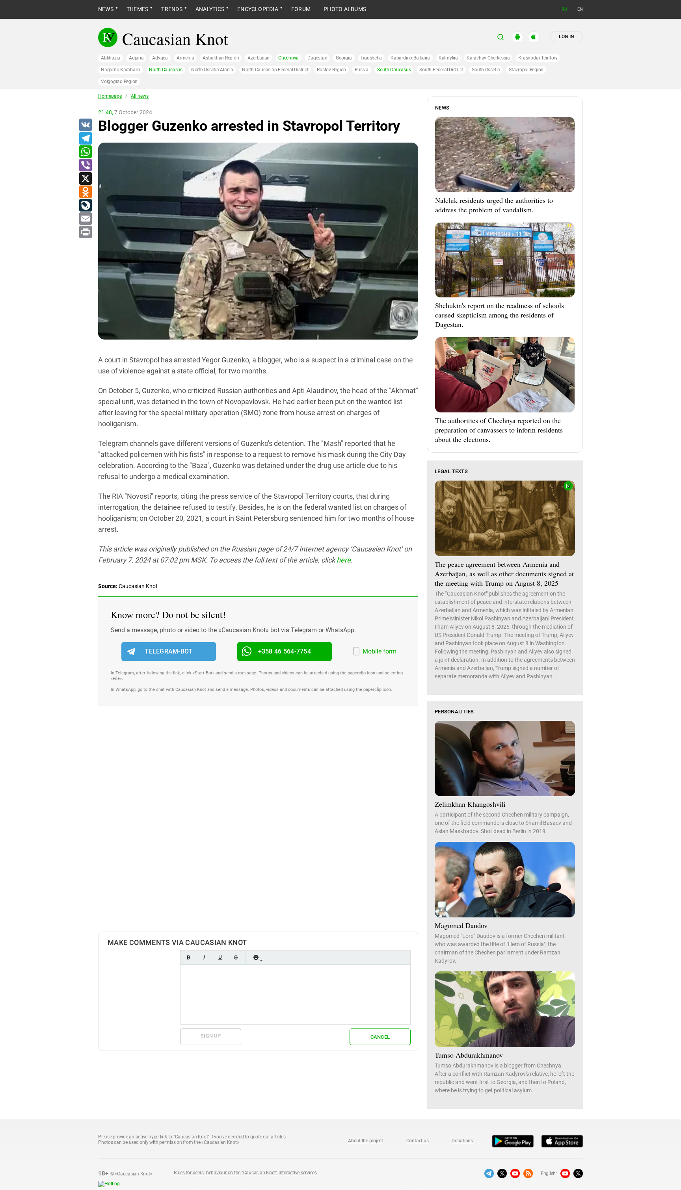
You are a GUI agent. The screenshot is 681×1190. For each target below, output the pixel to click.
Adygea (160, 58)
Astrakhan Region (221, 58)
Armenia (185, 58)
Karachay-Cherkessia (488, 58)
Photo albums (345, 9)
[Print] (85, 232)
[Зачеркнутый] (236, 957)
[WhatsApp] (85, 152)
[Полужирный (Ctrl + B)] (188, 957)
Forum (301, 9)
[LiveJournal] (85, 205)
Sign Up (211, 1036)
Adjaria (136, 58)
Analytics (209, 9)
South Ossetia (486, 69)
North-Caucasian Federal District (275, 69)
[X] (85, 179)
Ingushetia (371, 58)
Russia (361, 69)
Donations (462, 1141)
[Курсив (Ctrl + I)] (204, 957)
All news (140, 96)
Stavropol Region (526, 69)
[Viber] (85, 165)
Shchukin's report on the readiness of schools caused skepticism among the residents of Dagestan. (499, 315)
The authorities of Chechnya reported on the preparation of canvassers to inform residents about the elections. (499, 430)
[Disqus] (258, 826)
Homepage (110, 96)
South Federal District (441, 69)
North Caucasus (165, 69)
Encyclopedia (257, 9)
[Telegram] (85, 138)
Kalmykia (448, 58)
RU (564, 9)
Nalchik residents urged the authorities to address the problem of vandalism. (494, 204)
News (106, 9)
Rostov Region (331, 69)
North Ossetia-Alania (212, 69)
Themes (137, 9)
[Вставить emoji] (256, 957)
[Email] (85, 219)
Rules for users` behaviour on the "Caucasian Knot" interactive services (245, 1172)
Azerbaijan (258, 58)
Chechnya (288, 58)
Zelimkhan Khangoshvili (470, 804)
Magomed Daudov (461, 925)
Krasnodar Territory (537, 58)
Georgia (344, 58)
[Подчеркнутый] (220, 957)
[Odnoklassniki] (85, 192)
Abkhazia (110, 58)
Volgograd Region (119, 81)
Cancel (380, 1037)
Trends (171, 9)
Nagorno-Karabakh (120, 69)
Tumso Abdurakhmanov (469, 1055)
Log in (566, 36)
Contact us (417, 1141)
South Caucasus (394, 69)
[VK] (85, 125)
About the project (365, 1141)
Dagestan (317, 58)
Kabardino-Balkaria (410, 58)
